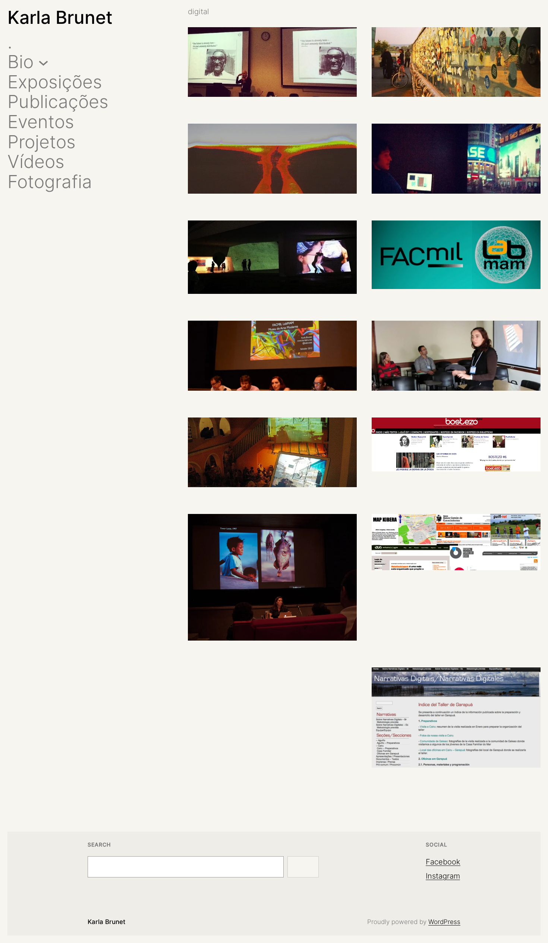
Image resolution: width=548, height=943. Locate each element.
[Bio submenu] (43, 62)
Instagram (443, 875)
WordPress (444, 921)
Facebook (443, 861)
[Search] (303, 867)
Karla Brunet (60, 17)
